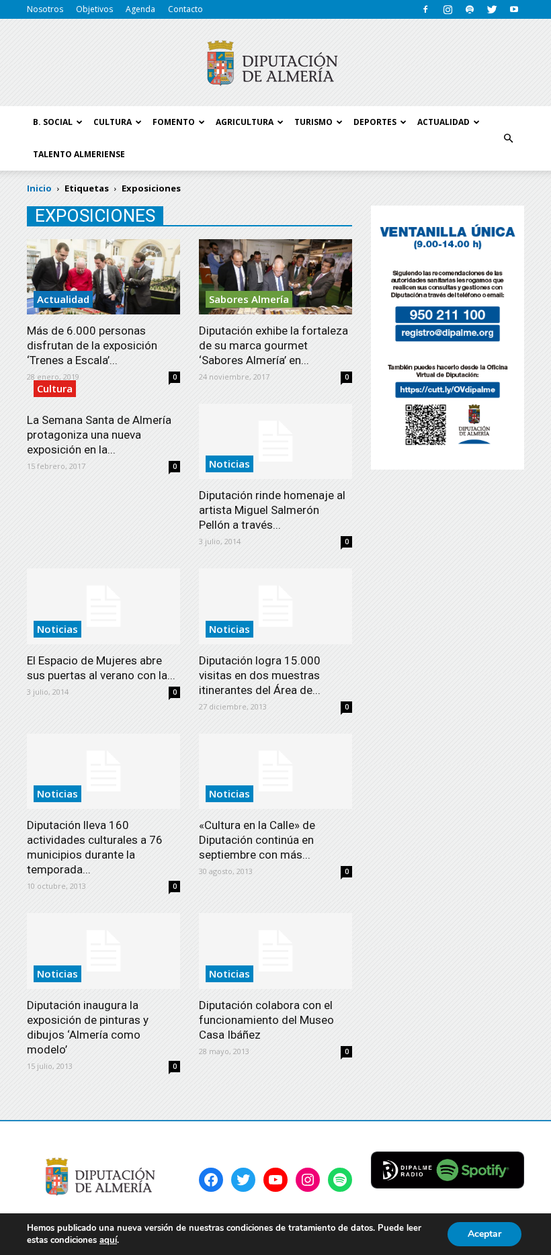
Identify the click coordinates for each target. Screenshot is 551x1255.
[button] (508, 138)
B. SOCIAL (53, 122)
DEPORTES (374, 122)
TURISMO (313, 122)
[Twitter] (492, 9)
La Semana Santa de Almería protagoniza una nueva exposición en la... (99, 434)
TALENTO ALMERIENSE (79, 154)
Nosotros (45, 9)
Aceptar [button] (484, 1233)
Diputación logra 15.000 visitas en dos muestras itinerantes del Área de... (260, 675)
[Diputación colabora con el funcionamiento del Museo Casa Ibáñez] (275, 951)
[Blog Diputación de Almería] (275, 63)
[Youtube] (514, 9)
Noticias (229, 463)
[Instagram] (447, 9)
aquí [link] (108, 1240)
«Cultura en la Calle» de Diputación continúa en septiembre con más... (257, 839)
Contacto (185, 9)
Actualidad (63, 299)
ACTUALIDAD (443, 122)
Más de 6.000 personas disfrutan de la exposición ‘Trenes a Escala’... (92, 345)
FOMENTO (174, 122)
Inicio (39, 188)
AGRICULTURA (244, 122)
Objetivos (94, 9)
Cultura (55, 388)
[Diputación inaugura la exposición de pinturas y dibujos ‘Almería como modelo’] (103, 951)
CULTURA (112, 122)
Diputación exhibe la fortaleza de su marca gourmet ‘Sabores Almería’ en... (273, 345)
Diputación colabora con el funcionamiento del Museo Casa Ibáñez (266, 1019)
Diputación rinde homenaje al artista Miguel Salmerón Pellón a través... (272, 509)
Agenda (140, 9)
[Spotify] (470, 9)
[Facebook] (425, 9)
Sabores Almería (249, 299)
